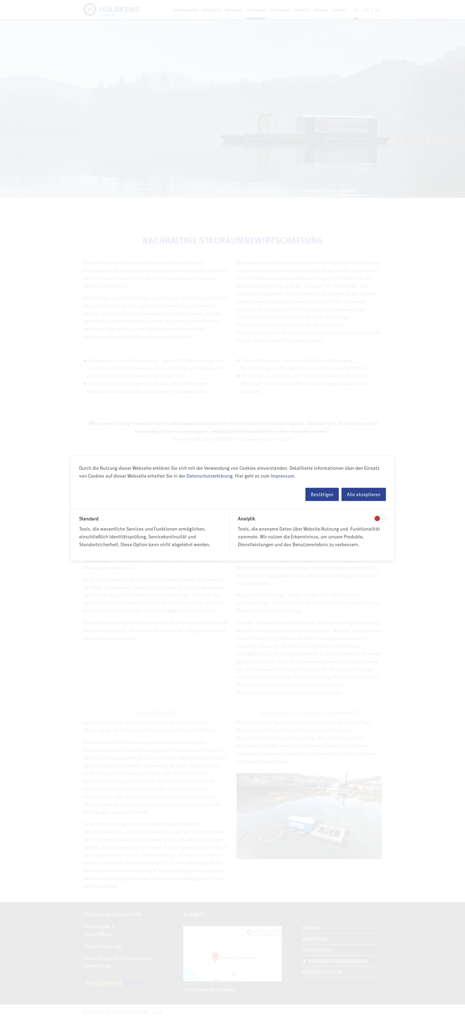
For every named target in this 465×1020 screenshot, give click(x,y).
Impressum (282, 475)
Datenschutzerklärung (209, 475)
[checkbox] (377, 518)
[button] (322, 494)
